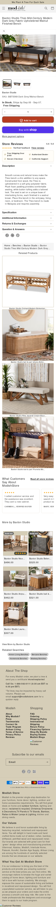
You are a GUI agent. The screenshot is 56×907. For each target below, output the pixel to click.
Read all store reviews (42, 478)
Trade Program (13, 726)
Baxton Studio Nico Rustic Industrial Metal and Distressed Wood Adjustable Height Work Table (15, 558)
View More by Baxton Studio (16, 644)
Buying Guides (38, 734)
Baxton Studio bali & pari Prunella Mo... (28, 469)
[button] (3, 8)
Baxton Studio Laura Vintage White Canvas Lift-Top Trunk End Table (15, 629)
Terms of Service (14, 732)
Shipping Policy (38, 719)
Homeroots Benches (18, 658)
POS (26, 787)
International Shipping (37, 722)
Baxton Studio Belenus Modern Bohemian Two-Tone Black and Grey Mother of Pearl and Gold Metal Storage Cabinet (40, 558)
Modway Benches (38, 658)
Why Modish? (13, 716)
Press (9, 719)
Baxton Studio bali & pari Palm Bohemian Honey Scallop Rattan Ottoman (40, 594)
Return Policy (37, 726)
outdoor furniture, (30, 805)
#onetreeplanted (36, 679)
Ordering (34, 716)
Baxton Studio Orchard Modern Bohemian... (28, 308)
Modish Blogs (37, 737)
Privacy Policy (13, 734)
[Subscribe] (47, 762)
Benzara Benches (39, 654)
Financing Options (40, 729)
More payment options (13, 136)
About (9, 713)
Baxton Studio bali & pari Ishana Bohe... (28, 362)
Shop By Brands (38, 732)
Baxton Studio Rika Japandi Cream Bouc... (28, 415)
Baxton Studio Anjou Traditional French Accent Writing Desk (14, 594)
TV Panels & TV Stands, (28, 811)
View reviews (37, 148)
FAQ (32, 713)
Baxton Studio (9, 92)
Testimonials (12, 721)
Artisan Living (13, 729)
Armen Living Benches (18, 654)
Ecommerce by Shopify (38, 787)
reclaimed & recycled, (19, 808)
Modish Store (20, 787)
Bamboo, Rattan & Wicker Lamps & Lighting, (26, 813)
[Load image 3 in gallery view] (27, 84)
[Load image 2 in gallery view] (17, 84)
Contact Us (12, 724)
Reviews (10, 737)
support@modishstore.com (25, 696)
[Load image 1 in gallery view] (7, 84)
